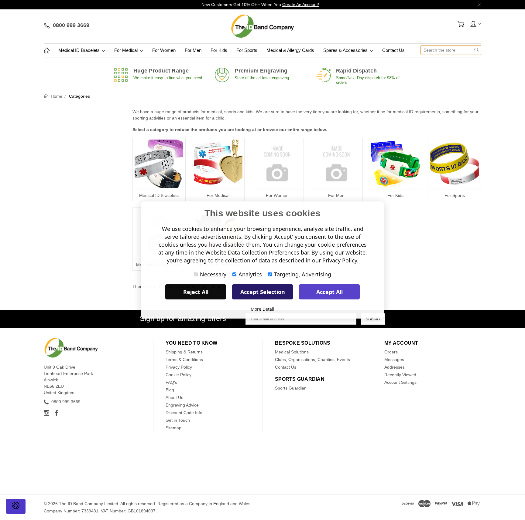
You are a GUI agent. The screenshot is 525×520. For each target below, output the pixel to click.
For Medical (126, 50)
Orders (391, 351)
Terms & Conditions (184, 359)
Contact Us (393, 50)
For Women (164, 50)
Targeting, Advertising (302, 274)
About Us (174, 397)
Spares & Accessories (346, 50)
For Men (193, 50)
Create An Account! (300, 4)
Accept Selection (262, 291)
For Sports (246, 50)
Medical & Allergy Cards (290, 50)
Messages (394, 359)
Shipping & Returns (184, 351)
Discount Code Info (184, 412)
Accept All (329, 291)
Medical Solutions (292, 351)
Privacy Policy (179, 367)
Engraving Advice (182, 405)
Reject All (195, 291)
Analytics (250, 274)
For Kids (219, 50)
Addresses (394, 367)
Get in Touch (178, 420)
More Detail (262, 309)
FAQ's (171, 382)
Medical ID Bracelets (79, 50)
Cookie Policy (178, 374)
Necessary (213, 274)
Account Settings (400, 382)
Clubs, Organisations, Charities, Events (312, 359)
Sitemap (173, 427)
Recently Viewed (400, 374)
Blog (170, 389)
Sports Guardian (291, 388)
